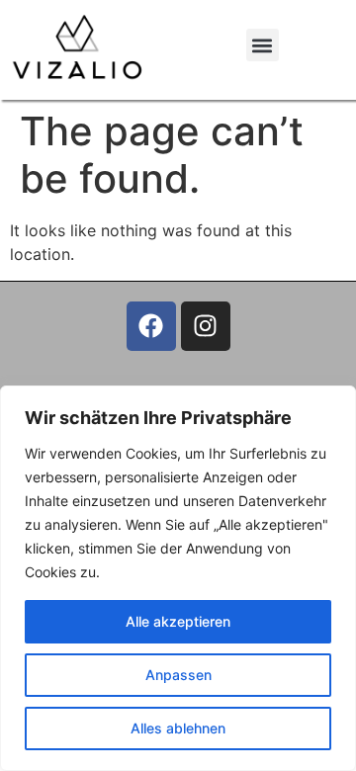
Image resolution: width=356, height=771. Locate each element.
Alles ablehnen (178, 728)
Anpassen (178, 674)
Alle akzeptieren (178, 621)
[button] (262, 45)
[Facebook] (151, 326)
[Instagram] (205, 326)
